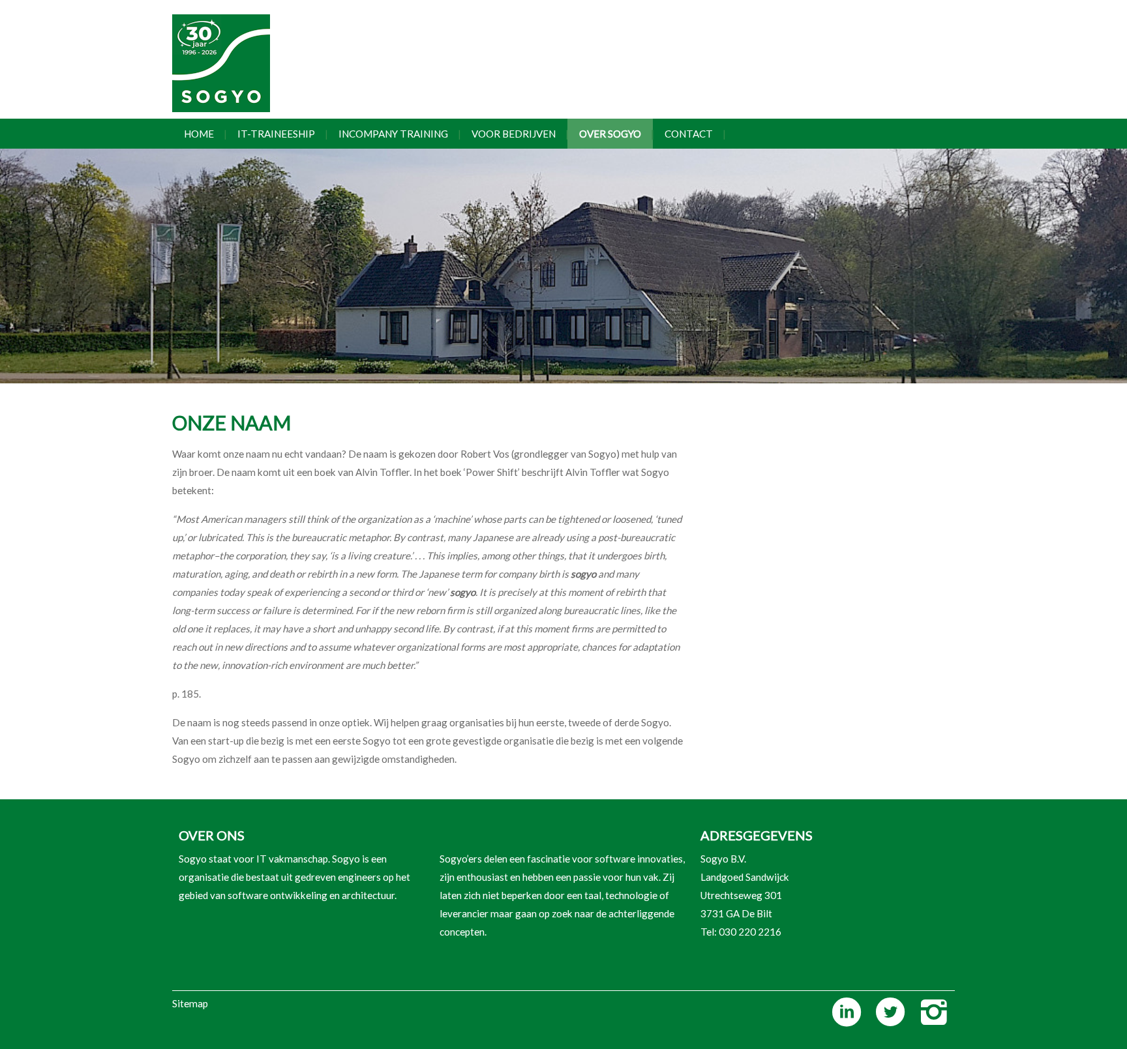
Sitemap (190, 1003)
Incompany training (393, 134)
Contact (689, 134)
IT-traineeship (276, 134)
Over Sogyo (610, 134)
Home (199, 134)
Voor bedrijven (514, 134)
